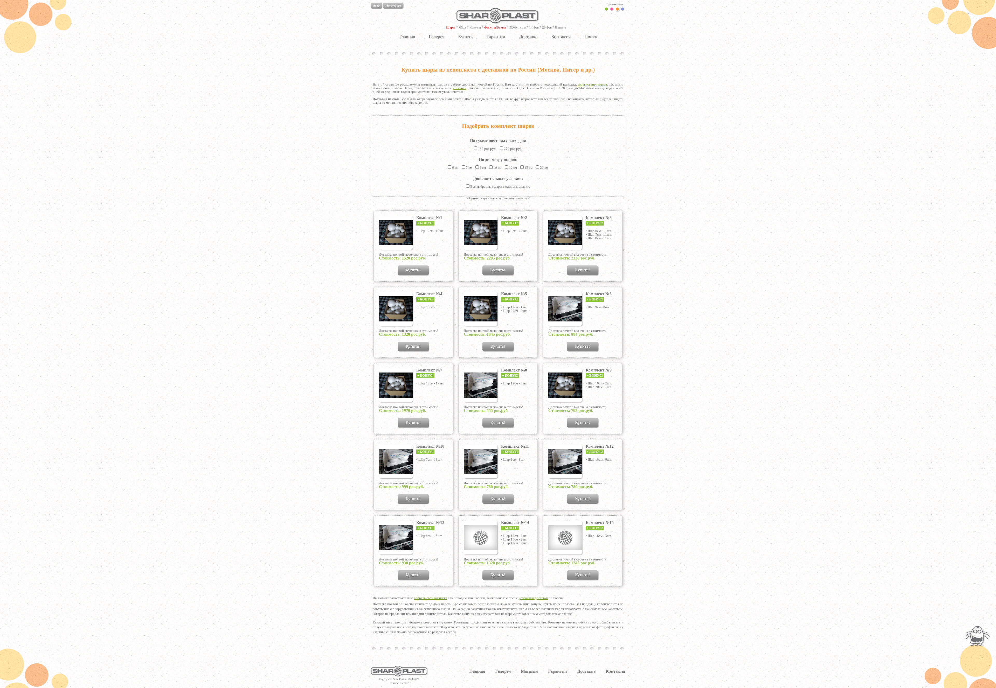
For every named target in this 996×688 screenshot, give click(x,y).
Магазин (529, 671)
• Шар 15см (424, 307)
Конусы (475, 27)
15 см (528, 168)
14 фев (534, 27)
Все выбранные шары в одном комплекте (499, 186)
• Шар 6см (593, 231)
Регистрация (393, 5)
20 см (543, 168)
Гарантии (495, 36)
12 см (512, 168)
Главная (407, 36)
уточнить (459, 88)
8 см (482, 168)
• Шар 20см (509, 311)
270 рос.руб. (512, 149)
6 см (454, 168)
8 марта (560, 27)
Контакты (561, 36)
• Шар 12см (424, 231)
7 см (468, 168)
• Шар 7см (593, 234)
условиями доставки (533, 598)
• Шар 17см (509, 543)
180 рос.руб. (486, 149)
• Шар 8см (508, 231)
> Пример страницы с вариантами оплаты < (498, 198)
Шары (450, 27)
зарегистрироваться (592, 84)
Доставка (528, 36)
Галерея (436, 36)
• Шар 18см (594, 536)
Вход (376, 5)
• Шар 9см (593, 307)
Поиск (590, 36)
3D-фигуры (517, 27)
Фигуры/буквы (495, 27)
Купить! (413, 270)
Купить (465, 36)
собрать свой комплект (430, 598)
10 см (497, 168)
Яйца (462, 27)
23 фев (547, 27)
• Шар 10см (424, 383)
